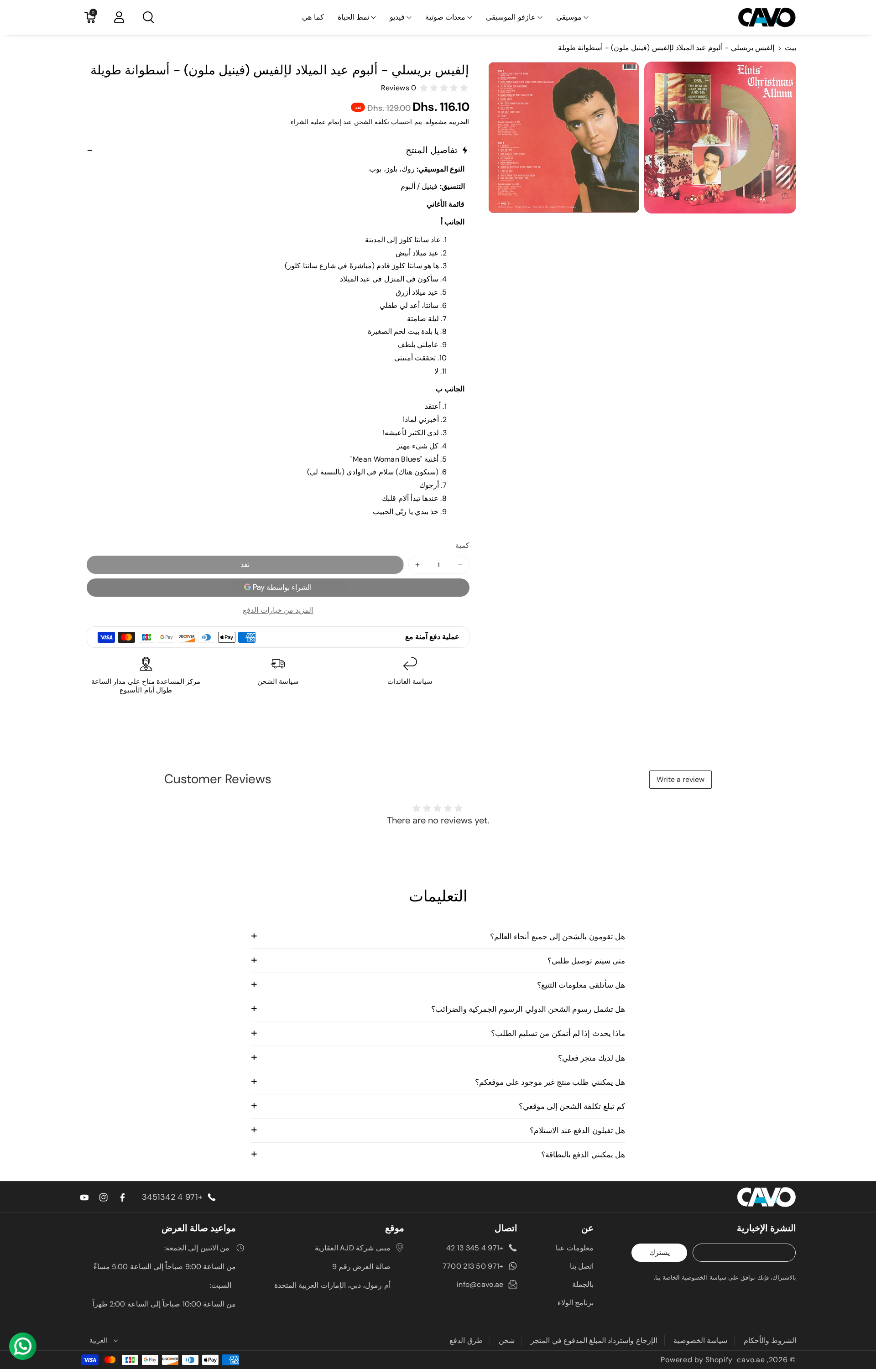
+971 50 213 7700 (473, 1266)
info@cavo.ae (480, 1284)
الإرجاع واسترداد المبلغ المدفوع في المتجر (594, 1340)
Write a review (680, 779)
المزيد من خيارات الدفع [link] (278, 610)
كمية (462, 545)
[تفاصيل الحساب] (119, 17)
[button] (572, 17)
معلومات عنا (575, 1248)
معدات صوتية (445, 17)
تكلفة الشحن (371, 122)
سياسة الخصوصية (700, 1340)
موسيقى (569, 17)
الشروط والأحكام (770, 1340)
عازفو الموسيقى (510, 17)
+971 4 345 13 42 (475, 1248)
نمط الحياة (353, 17)
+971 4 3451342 (172, 1197)
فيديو (397, 17)
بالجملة (583, 1284)
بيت (790, 47)
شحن (507, 1340)
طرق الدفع (465, 1340)
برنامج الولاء (576, 1302)
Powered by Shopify (697, 1359)
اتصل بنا (582, 1266)
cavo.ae (751, 1359)
